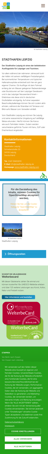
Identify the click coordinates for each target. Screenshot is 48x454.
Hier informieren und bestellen (18, 297)
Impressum (9, 426)
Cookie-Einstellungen (22, 431)
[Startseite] (6, 5)
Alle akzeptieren (23, 446)
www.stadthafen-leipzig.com (27, 167)
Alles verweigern (23, 439)
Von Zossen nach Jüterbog (12, 360)
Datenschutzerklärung (14, 422)
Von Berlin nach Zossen (11, 357)
